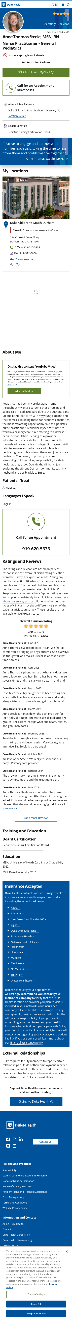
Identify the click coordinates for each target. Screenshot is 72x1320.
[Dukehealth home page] (9, 4)
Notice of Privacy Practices (17, 1186)
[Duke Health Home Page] (22, 1125)
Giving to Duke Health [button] (34, 1101)
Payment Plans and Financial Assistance (25, 1191)
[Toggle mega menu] (63, 4)
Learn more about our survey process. (35, 599)
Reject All (36, 1303)
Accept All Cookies (36, 1313)
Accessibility (9, 1170)
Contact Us (45, 1141)
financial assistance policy (26, 1042)
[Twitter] (8, 1146)
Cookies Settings (36, 1294)
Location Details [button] (17, 116)
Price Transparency (13, 1197)
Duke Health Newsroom (16, 1240)
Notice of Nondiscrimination (18, 1181)
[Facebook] (8, 1139)
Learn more (12, 384)
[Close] (66, 1251)
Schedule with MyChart (36, 72)
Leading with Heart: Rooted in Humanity (25, 1175)
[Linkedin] (21, 1139)
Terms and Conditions (15, 1202)
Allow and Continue (24, 391)
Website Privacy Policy (15, 1208)
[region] (36, 1283)
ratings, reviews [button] (55, 24)
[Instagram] (15, 1139)
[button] (54, 5)
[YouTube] (15, 1146)
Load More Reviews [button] (36, 818)
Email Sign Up (10, 1245)
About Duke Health (13, 1223)
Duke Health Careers (14, 1234)
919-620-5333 (36, 549)
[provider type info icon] (68, 32)
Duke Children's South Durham (32, 223)
